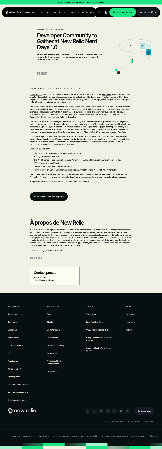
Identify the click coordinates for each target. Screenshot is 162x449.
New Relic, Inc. (36, 94)
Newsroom (42, 29)
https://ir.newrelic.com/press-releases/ (74, 181)
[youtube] (87, 411)
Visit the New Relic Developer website (70, 177)
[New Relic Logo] (13, 12)
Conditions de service (12, 436)
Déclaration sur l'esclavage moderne (114, 436)
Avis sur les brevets (138, 436)
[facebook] (127, 411)
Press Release (58, 29)
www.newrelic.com (54, 250)
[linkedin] (107, 411)
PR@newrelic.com (47, 280)
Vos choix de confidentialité (82, 436)
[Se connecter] (105, 12)
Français (154, 436)
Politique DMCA (29, 436)
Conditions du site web (60, 436)
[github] (101, 411)
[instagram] (114, 411)
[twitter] (94, 411)
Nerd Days (106, 94)
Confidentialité (43, 436)
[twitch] (121, 411)
